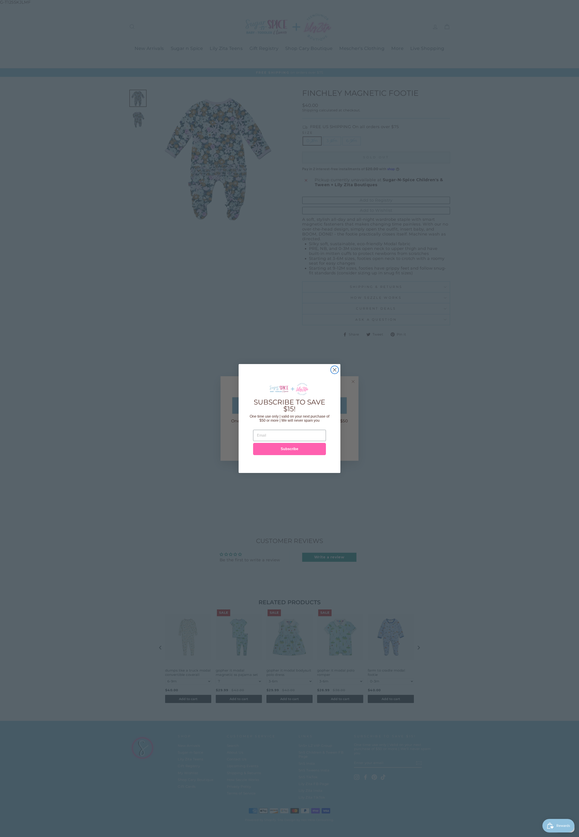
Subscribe (289, 449)
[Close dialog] (335, 370)
